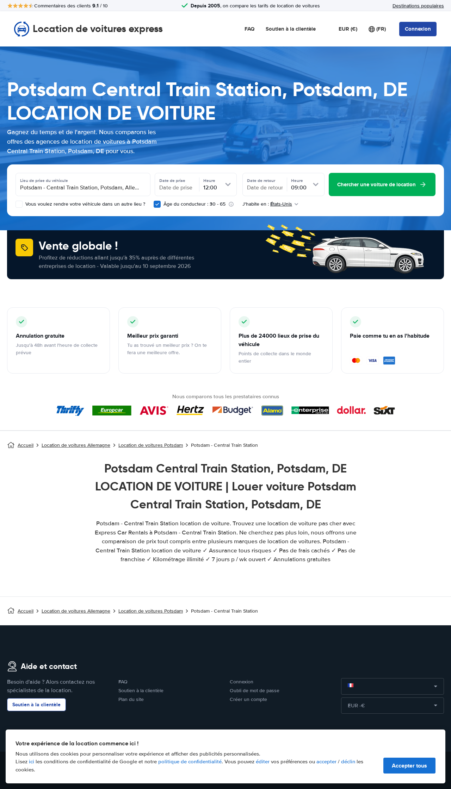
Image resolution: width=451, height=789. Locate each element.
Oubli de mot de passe (254, 691)
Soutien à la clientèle (291, 29)
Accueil (25, 445)
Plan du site (131, 699)
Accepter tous (409, 766)
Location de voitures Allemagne (76, 445)
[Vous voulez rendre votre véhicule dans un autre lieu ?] (19, 204)
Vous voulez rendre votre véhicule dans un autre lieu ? (84, 204)
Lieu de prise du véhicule (44, 180)
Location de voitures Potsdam (150, 445)
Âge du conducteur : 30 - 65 (194, 204)
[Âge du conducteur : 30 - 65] (157, 204)
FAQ (249, 29)
